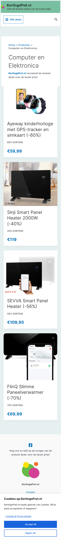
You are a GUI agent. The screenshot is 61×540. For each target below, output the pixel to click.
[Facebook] (30, 445)
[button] (56, 19)
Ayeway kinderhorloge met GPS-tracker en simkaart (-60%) (30, 129)
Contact (30, 492)
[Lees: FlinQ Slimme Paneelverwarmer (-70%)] (30, 356)
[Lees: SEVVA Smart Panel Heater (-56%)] (30, 272)
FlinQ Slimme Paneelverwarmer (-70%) (25, 392)
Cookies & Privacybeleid (18, 516)
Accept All (30, 524)
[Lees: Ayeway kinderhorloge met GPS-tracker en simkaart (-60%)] (30, 101)
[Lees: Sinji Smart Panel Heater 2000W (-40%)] (30, 183)
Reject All (30, 533)
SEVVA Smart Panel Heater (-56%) (27, 303)
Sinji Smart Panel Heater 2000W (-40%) (24, 217)
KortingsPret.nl (19, 5)
